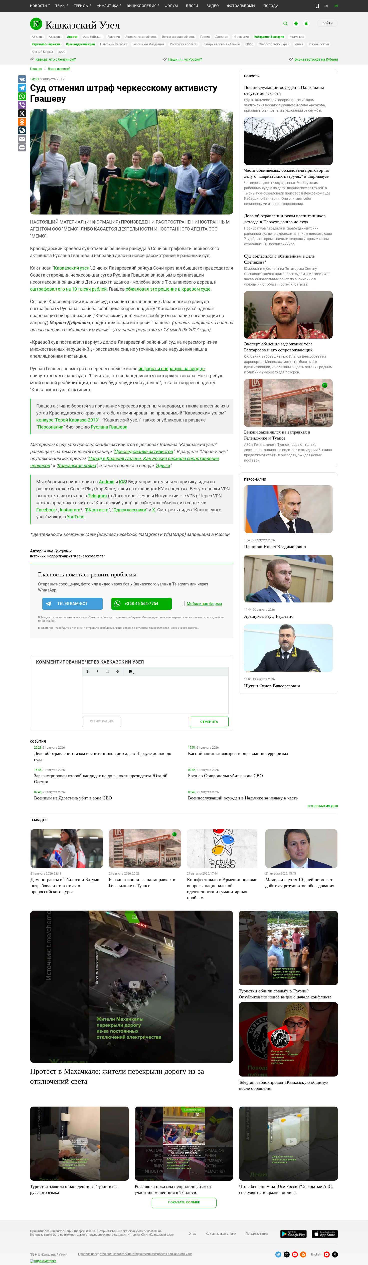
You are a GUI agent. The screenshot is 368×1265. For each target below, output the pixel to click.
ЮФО (61, 52)
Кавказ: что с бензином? (55, 59)
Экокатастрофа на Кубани (316, 59)
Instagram (70, 509)
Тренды (81, 6)
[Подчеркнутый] (107, 671)
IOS (122, 481)
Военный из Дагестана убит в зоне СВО (73, 798)
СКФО (249, 44)
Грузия (205, 37)
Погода (270, 6)
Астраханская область (141, 37)
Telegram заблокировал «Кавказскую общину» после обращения (283, 1085)
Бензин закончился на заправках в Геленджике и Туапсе (277, 435)
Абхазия (37, 37)
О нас (192, 1233)
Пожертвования (257, 1233)
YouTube (75, 516)
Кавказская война (76, 465)
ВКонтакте (97, 509)
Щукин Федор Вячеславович (272, 686)
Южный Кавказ (42, 52)
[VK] (22, 79)
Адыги (163, 465)
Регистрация (101, 721)
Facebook (46, 509)
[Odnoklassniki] (22, 122)
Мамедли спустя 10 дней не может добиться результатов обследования (299, 882)
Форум (171, 6)
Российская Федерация (148, 44)
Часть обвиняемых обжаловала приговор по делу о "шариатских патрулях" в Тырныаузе (286, 173)
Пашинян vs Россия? (184, 59)
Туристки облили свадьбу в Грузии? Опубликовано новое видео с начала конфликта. (286, 994)
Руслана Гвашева (109, 427)
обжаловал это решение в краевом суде (168, 289)
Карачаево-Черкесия (46, 44)
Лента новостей (59, 69)
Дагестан (221, 37)
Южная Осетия (319, 44)
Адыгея (72, 37)
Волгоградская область (178, 37)
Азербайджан (92, 37)
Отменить (209, 722)
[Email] (22, 139)
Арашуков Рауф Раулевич (268, 616)
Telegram (97, 495)
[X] (22, 113)
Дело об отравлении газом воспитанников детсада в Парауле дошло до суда (285, 219)
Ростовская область (184, 44)
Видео (213, 6)
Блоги (192, 6)
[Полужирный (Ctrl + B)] (87, 671)
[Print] (22, 147)
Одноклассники (129, 509)
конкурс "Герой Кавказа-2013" (67, 420)
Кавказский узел (71, 268)
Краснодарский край (80, 44)
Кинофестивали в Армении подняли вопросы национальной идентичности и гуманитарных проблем (222, 888)
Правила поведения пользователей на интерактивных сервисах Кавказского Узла (135, 1254)
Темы (60, 6)
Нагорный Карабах (113, 44)
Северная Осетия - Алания (222, 44)
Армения (114, 37)
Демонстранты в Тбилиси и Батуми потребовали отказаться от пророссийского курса (65, 885)
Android (106, 481)
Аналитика (107, 6)
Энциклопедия (141, 6)
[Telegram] (22, 88)
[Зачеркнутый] (117, 671)
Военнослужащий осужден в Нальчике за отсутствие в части (284, 90)
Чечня (299, 44)
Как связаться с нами (221, 1233)
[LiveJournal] (22, 130)
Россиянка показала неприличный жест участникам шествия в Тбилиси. (173, 1189)
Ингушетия (241, 37)
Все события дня (323, 806)
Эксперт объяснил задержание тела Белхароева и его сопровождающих (278, 347)
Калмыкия (296, 37)
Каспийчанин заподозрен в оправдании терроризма (238, 753)
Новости (38, 6)
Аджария (55, 37)
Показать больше (184, 1202)
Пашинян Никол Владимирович (275, 546)
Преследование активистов (143, 451)
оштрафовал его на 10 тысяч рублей (68, 289)
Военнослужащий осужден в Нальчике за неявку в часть (243, 798)
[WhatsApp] (22, 96)
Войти (327, 23)
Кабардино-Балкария (269, 37)
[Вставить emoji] (130, 671)
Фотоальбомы (241, 6)
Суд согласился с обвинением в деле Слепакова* (279, 259)
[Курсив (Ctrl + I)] (97, 671)
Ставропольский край (274, 44)
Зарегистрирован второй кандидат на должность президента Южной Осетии (100, 778)
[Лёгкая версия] (317, 6)
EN (336, 6)
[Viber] (22, 105)
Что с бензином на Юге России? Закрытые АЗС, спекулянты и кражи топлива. (286, 1189)
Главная (36, 69)
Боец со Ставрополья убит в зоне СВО (225, 775)
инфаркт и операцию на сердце (171, 368)
